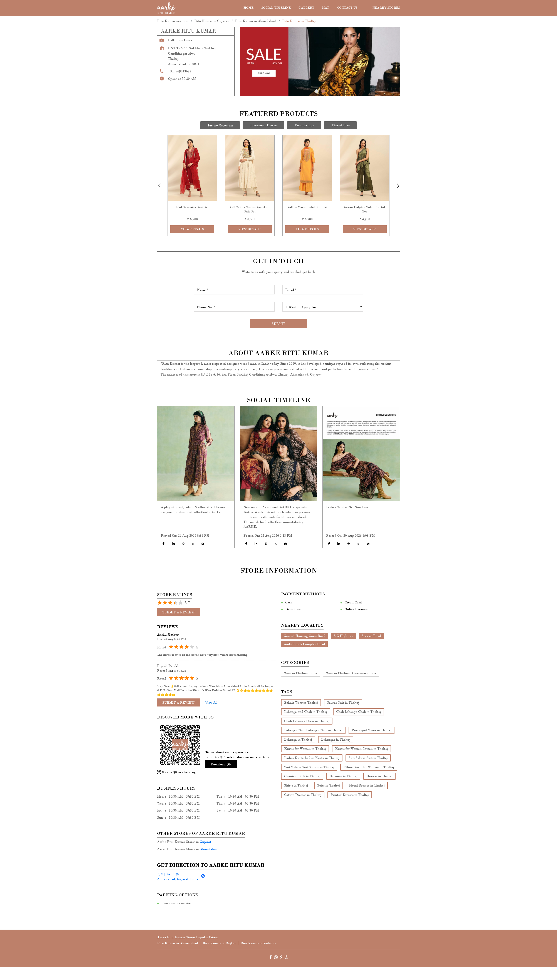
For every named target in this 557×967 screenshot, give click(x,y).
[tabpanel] (320, 61)
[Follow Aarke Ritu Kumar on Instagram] (275, 958)
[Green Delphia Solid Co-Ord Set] (364, 168)
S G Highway (343, 635)
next (397, 185)
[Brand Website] (286, 958)
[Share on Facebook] (163, 544)
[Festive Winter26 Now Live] (361, 453)
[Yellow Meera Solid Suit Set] (307, 168)
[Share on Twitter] (193, 544)
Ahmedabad (209, 849)
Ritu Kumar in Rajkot (219, 943)
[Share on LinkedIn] (173, 544)
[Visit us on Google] (281, 958)
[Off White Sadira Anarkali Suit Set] (249, 168)
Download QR (221, 764)
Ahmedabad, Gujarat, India (177, 879)
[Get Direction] (203, 877)
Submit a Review (178, 612)
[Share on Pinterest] (183, 544)
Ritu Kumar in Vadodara (258, 943)
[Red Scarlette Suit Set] (192, 168)
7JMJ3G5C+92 (168, 874)
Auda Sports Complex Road (304, 644)
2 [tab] (323, 91)
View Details (192, 229)
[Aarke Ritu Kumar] (166, 8)
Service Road (371, 635)
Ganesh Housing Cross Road (304, 635)
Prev (159, 185)
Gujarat (205, 842)
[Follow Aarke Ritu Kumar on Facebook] (270, 958)
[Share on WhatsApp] (202, 544)
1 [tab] (316, 91)
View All (211, 702)
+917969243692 (179, 71)
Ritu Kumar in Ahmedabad (177, 943)
